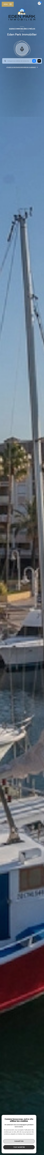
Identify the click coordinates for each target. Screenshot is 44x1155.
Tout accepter (19, 1147)
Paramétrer (18, 1141)
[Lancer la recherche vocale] (22, 48)
